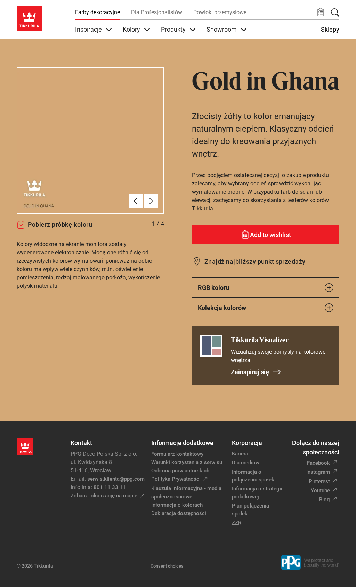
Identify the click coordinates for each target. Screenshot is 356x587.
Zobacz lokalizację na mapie (104, 496)
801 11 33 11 (110, 487)
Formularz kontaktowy (177, 454)
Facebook (318, 463)
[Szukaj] (335, 12)
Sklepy (330, 29)
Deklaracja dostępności (178, 513)
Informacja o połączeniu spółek (253, 476)
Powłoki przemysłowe (219, 12)
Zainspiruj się (250, 372)
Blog (324, 499)
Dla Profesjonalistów (156, 12)
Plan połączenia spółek (250, 510)
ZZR (236, 523)
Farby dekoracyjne (97, 12)
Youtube (320, 490)
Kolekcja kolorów (222, 307)
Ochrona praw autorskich (180, 471)
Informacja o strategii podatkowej (257, 493)
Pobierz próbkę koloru (60, 224)
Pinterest (319, 481)
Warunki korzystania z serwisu (186, 462)
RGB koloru (213, 287)
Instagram (318, 472)
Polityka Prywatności (176, 479)
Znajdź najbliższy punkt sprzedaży (255, 261)
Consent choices (167, 566)
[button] (320, 12)
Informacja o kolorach (177, 505)
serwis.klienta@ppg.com (116, 479)
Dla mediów (245, 463)
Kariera (240, 454)
